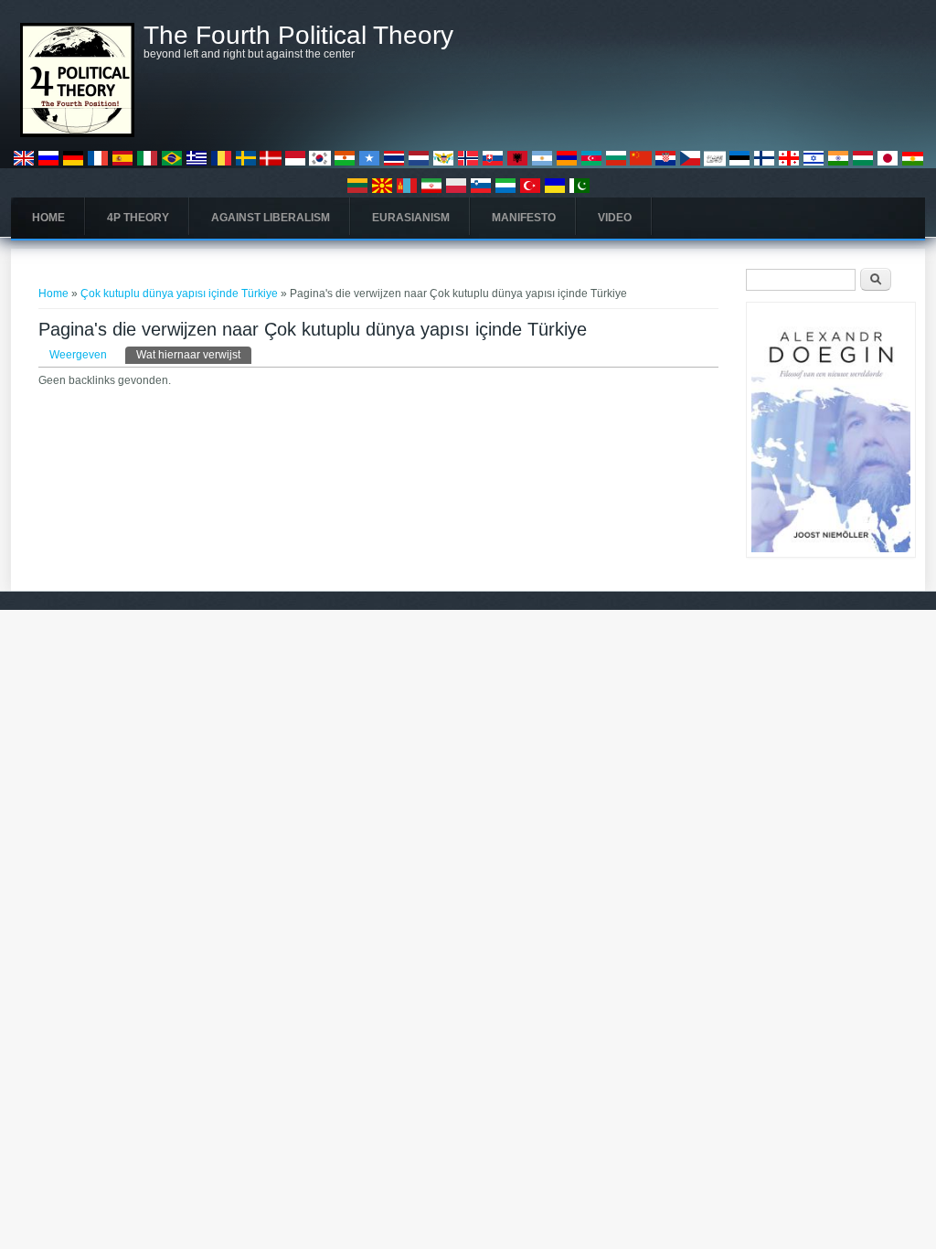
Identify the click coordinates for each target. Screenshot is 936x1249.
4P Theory (138, 217)
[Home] (77, 133)
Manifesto (524, 217)
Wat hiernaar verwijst (193, 354)
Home (48, 217)
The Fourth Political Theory (298, 35)
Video (615, 217)
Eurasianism (411, 217)
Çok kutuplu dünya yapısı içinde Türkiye (179, 293)
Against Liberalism (270, 217)
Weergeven (78, 354)
